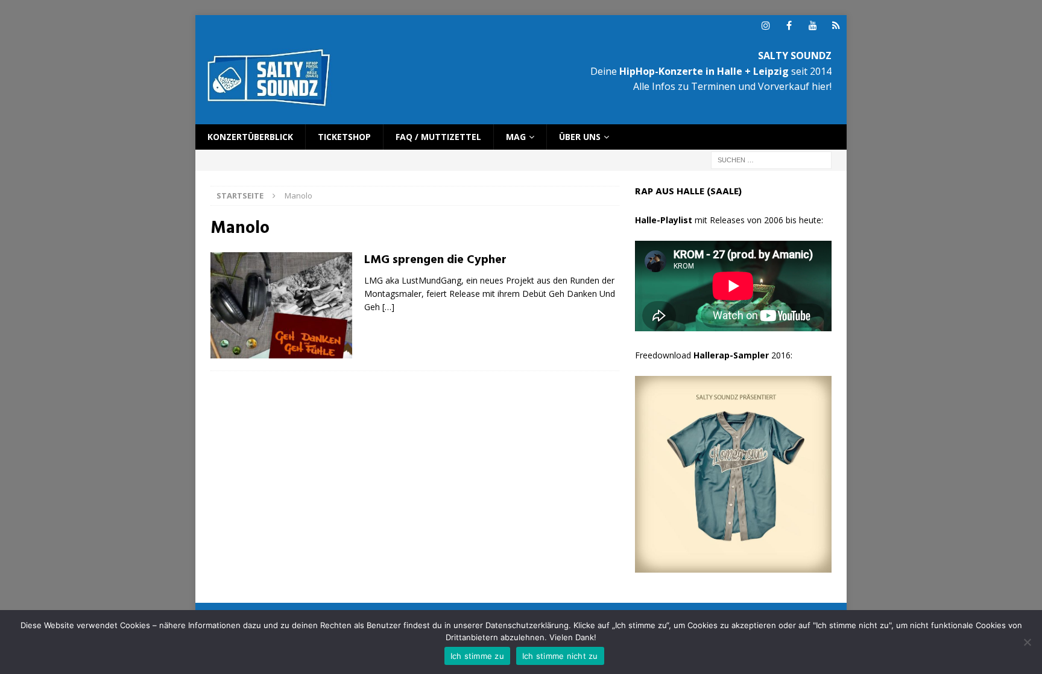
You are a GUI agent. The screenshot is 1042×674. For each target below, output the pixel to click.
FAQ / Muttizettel (438, 136)
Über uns (580, 136)
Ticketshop (344, 136)
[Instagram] (765, 25)
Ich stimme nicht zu (560, 656)
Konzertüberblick (250, 136)
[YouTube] (812, 25)
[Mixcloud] (836, 25)
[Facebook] (789, 25)
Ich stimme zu (477, 656)
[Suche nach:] (771, 159)
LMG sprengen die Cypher (435, 260)
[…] (388, 307)
